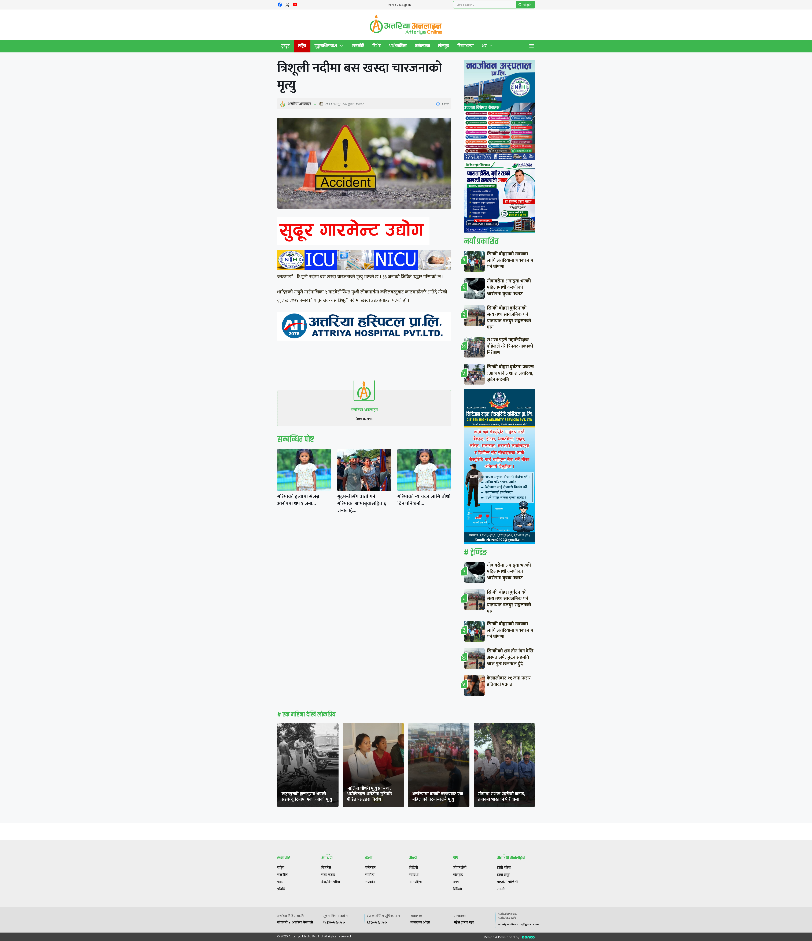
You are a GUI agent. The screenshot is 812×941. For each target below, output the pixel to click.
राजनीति (358, 45)
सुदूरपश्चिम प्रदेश (326, 45)
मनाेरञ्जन (422, 45)
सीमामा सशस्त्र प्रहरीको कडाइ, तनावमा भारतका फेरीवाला (501, 796)
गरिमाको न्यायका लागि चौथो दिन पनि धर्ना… (424, 500)
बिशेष (376, 45)
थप (484, 45)
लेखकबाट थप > (364, 418)
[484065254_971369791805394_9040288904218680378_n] (499, 111)
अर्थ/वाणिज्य (398, 45)
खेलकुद (443, 45)
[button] (531, 46)
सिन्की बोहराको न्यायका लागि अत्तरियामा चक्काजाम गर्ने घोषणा (510, 260)
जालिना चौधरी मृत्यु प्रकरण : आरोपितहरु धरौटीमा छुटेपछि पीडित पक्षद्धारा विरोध (369, 794)
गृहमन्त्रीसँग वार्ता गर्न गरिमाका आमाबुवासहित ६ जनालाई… (361, 503)
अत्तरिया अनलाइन (299, 104)
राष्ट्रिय (302, 45)
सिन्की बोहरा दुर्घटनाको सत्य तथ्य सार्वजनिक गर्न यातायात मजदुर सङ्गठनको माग (509, 317)
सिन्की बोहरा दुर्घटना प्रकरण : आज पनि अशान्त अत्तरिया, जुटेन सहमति (510, 373)
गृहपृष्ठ (285, 45)
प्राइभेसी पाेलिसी (507, 882)
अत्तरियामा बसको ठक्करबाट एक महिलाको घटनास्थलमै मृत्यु (437, 796)
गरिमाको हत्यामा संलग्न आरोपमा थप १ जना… (298, 500)
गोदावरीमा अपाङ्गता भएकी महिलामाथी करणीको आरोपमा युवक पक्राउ (509, 287)
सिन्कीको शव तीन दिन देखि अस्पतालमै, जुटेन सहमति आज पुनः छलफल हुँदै (510, 657)
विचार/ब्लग (465, 45)
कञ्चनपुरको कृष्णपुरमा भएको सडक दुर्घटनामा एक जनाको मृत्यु (306, 796)
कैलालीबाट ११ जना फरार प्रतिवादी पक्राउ (509, 681)
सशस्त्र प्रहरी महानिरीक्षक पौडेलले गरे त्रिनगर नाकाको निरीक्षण (510, 346)
